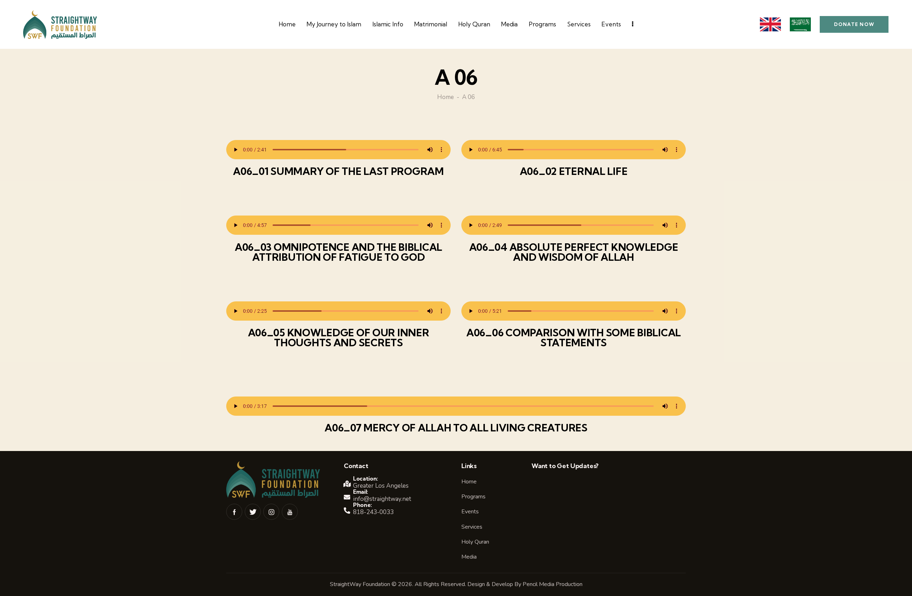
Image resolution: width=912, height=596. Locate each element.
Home (445, 97)
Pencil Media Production (552, 584)
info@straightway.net (382, 499)
